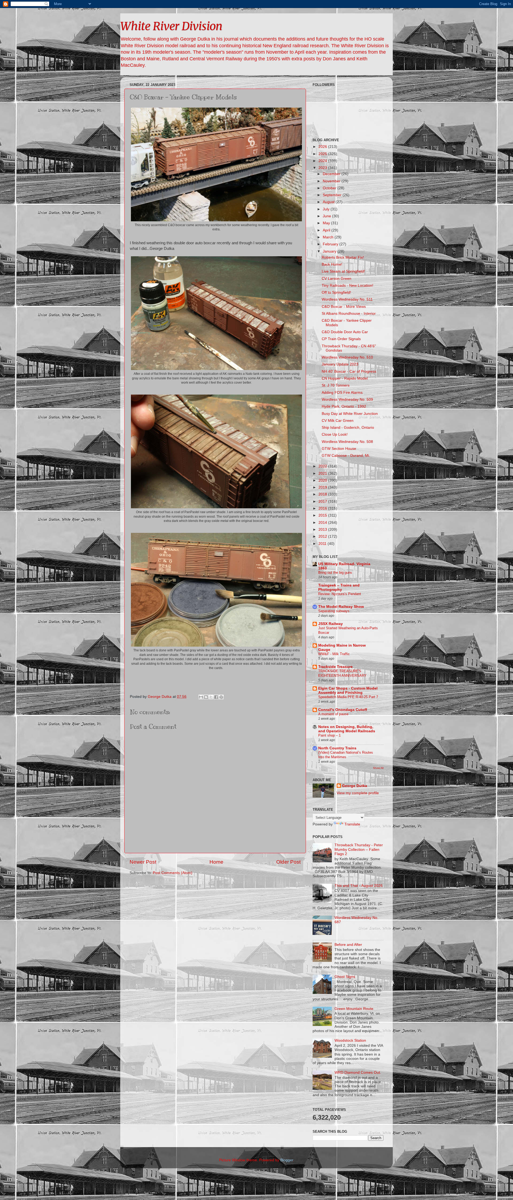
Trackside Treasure (335, 667)
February (331, 244)
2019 (323, 487)
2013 (323, 530)
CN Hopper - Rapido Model (345, 378)
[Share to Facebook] (216, 697)
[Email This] (201, 697)
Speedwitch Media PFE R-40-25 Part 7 (348, 697)
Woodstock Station (350, 1040)
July (327, 209)
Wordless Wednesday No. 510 (347, 357)
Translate (352, 824)
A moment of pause (333, 714)
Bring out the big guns (335, 573)
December (332, 174)
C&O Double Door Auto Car (345, 332)
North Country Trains (337, 748)
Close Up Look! (335, 434)
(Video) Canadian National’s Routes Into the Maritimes (345, 754)
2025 (323, 154)
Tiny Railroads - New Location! (347, 286)
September (333, 195)
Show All (378, 767)
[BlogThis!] (206, 697)
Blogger (286, 1160)
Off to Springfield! (336, 292)
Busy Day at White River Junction (350, 414)
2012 (323, 536)
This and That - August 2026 (359, 886)
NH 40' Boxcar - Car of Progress (349, 371)
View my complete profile (358, 793)
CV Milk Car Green (337, 421)
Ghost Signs (345, 977)
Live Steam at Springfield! (343, 271)
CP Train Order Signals (341, 339)
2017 (323, 501)
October (330, 188)
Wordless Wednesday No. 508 (347, 442)
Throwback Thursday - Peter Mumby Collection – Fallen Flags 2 (359, 849)
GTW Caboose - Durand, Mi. (346, 456)
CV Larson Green (336, 279)
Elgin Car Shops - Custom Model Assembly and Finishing (348, 690)
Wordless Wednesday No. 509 (347, 400)
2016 (323, 508)
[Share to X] (211, 697)
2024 (323, 161)
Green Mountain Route (354, 1009)
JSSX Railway (330, 624)
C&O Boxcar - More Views (344, 307)
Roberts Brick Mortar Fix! (343, 257)
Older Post (288, 862)
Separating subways (333, 611)
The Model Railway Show (341, 607)
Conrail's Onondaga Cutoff (342, 710)
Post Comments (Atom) (172, 873)
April (327, 230)
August (329, 202)
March (329, 237)
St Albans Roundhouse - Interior (349, 314)
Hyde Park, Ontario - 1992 (344, 406)
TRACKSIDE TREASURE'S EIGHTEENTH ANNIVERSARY (342, 673)
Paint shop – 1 (329, 735)
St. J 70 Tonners (335, 385)
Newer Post (143, 862)
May (327, 223)
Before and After (348, 945)
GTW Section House (339, 449)
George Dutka (354, 786)
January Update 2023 (340, 364)
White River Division (171, 26)
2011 (323, 544)
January (330, 251)
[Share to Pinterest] (221, 697)
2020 (323, 480)
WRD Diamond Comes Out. (358, 1073)
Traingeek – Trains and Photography (339, 587)
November (332, 181)
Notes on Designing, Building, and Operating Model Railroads (346, 729)
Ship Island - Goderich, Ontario (348, 428)
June (327, 216)
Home (216, 862)
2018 (323, 494)
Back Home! (332, 264)
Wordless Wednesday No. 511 (347, 299)
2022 (323, 466)
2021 (323, 473)
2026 (323, 147)
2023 (323, 168)
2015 (323, 515)
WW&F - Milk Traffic (334, 654)
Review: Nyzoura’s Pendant (339, 594)
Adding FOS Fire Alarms (342, 393)
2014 (323, 523)
